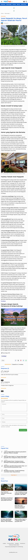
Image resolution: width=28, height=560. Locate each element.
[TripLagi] (8, 1)
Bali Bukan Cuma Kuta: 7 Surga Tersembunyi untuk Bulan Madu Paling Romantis (14, 471)
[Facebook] (9, 540)
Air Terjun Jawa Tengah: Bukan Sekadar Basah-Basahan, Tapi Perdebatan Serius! (7, 520)
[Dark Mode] (24, 1)
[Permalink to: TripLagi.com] (2, 23)
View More (13, 475)
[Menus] (2, 1)
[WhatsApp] (19, 540)
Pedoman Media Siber (14, 544)
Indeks (4, 543)
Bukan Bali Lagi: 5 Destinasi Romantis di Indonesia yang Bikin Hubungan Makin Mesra (20, 507)
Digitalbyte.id (14, 546)
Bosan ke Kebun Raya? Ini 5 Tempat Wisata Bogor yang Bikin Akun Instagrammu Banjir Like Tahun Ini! (15, 457)
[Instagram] (17, 540)
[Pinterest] (14, 540)
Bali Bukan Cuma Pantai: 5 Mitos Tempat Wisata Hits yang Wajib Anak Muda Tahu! (7, 499)
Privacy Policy (10, 543)
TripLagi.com (6, 23)
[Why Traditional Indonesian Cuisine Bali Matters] (7, 487)
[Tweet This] (18, 360)
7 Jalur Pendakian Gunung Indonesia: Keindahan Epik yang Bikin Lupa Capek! (21, 493)
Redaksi (17, 543)
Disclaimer (22, 543)
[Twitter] (12, 540)
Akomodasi (3, 16)
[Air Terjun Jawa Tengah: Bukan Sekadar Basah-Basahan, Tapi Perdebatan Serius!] (7, 514)
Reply (2, 380)
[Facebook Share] (16, 360)
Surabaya (3, 301)
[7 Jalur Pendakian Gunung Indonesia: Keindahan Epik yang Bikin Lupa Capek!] (21, 487)
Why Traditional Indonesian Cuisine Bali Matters (6, 493)
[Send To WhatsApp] (26, 360)
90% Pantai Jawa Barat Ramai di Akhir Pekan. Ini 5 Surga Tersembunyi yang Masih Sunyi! (15, 466)
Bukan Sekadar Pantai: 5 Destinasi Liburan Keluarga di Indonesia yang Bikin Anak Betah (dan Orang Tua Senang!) (14, 462)
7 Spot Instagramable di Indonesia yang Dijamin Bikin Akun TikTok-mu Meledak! (15, 452)
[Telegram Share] (23, 360)
